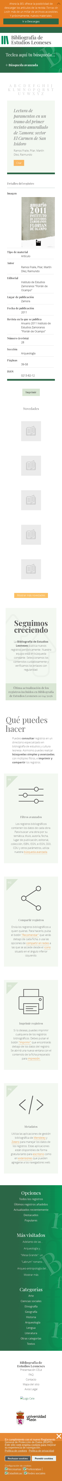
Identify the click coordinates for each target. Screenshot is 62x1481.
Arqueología (32, 1322)
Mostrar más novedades (31, 595)
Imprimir (31, 392)
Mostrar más (31, 1275)
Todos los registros (31, 1199)
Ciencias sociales (31, 1301)
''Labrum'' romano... (32, 1262)
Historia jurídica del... (31, 498)
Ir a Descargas (31, 21)
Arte (31, 1296)
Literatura (31, 1333)
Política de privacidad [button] (41, 1450)
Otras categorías (31, 1338)
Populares (31, 1220)
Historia (31, 1317)
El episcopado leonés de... (31, 429)
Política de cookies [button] (16, 1450)
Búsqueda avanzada (23, 65)
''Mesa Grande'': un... (33, 1255)
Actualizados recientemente (31, 1210)
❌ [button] (59, 1436)
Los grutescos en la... (31, 464)
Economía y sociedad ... (31, 567)
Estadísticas (15, 1473)
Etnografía (31, 1306)
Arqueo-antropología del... (32, 1268)
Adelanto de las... (33, 1242)
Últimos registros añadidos (31, 1204)
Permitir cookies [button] (44, 1458)
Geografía (31, 1312)
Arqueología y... (33, 1248)
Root (37, 435)
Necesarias (14, 1469)
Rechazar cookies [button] (18, 1458)
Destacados (31, 1215)
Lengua (31, 1328)
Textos (31, 1344)
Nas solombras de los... (31, 533)
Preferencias (33, 1469)
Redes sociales (36, 1473)
